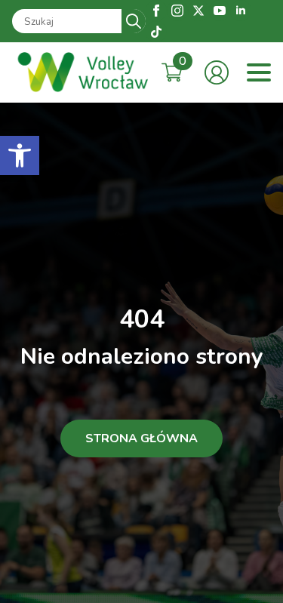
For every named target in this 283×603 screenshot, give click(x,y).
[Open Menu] (259, 72)
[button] (19, 155)
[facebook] (156, 10)
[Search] (134, 21)
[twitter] (198, 10)
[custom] (156, 31)
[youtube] (219, 10)
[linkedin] (240, 10)
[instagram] (177, 10)
